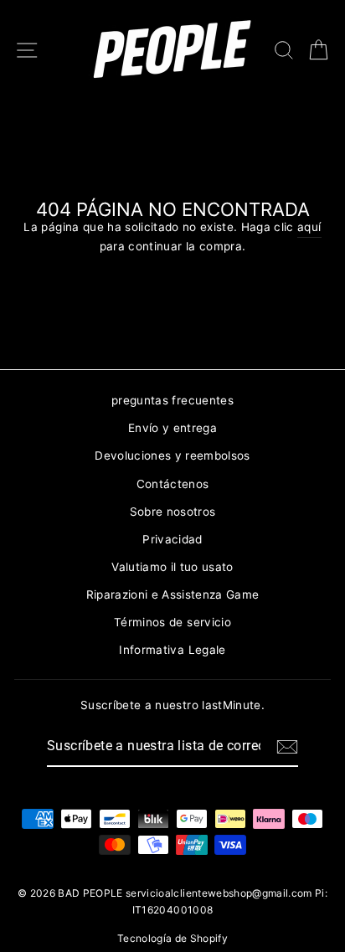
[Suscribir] (287, 747)
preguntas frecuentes (172, 400)
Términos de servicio (172, 622)
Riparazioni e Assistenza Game (173, 594)
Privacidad (172, 539)
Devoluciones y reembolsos (172, 455)
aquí (309, 227)
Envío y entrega (172, 428)
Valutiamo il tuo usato (172, 567)
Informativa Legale (172, 649)
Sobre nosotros (173, 511)
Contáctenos (172, 484)
